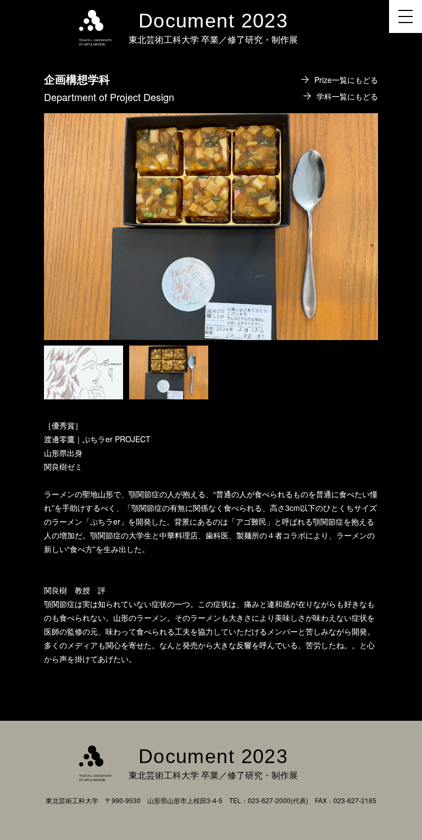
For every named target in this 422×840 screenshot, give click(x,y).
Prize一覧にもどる (346, 79)
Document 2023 (213, 20)
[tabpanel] (211, 226)
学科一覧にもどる (347, 96)
